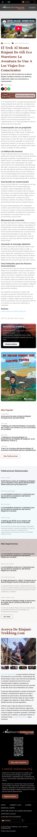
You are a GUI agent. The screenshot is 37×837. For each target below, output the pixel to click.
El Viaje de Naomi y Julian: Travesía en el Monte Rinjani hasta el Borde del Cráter (18, 581)
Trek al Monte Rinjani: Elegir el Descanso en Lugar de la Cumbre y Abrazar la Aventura (18, 602)
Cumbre (28, 805)
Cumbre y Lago (15, 805)
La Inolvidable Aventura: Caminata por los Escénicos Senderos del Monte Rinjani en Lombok (18, 496)
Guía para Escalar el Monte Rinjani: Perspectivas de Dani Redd (16, 417)
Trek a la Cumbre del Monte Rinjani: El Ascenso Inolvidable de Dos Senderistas (18, 449)
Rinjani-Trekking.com (8, 674)
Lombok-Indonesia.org (20, 717)
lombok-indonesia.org (17, 769)
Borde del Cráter (24, 43)
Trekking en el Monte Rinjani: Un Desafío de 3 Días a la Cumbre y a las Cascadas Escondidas (18, 427)
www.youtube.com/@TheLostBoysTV (13, 311)
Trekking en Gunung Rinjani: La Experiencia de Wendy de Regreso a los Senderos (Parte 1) (18, 439)
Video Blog (7, 43)
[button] (2, 88)
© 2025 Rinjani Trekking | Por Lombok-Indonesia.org (14, 827)
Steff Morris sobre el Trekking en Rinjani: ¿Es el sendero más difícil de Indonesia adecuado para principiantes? (18, 483)
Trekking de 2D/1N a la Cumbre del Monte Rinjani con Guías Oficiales (16, 522)
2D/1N (17, 43)
